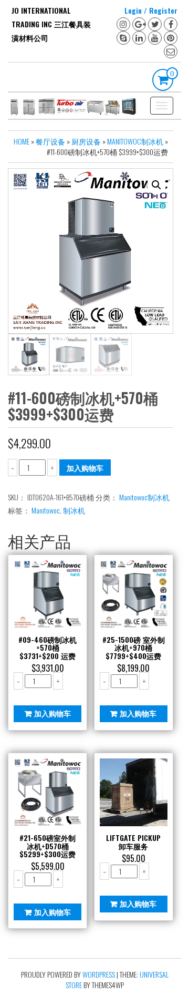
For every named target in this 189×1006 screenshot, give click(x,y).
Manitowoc (46, 510)
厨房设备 (86, 141)
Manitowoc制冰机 (135, 141)
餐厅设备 (50, 141)
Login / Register (150, 10)
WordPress (98, 974)
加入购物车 (85, 467)
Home (21, 141)
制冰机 (74, 510)
